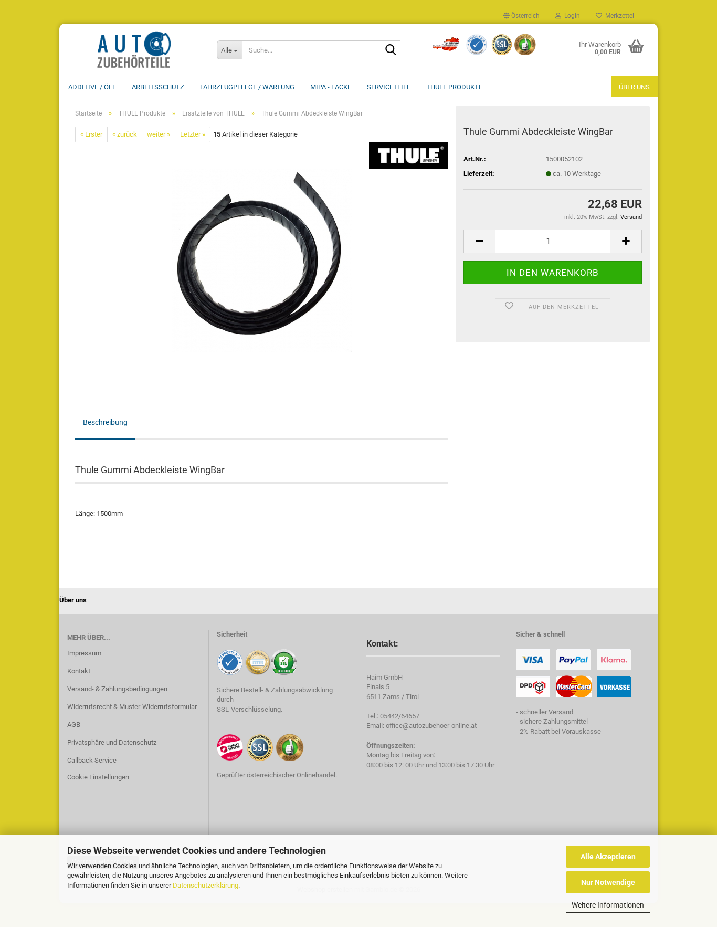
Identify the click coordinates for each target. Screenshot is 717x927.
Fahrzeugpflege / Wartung (247, 87)
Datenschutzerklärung (205, 885)
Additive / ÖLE (92, 87)
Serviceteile (388, 87)
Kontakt (78, 671)
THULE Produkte (454, 87)
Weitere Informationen (608, 905)
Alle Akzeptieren (608, 856)
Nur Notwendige (608, 882)
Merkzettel (618, 15)
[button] (521, 16)
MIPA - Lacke (330, 87)
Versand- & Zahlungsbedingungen (117, 689)
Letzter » (192, 134)
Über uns (634, 87)
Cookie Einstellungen (98, 777)
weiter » (158, 134)
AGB (73, 724)
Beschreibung (105, 422)
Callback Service (92, 760)
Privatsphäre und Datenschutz (111, 742)
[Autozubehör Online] (134, 50)
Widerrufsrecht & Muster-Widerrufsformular (132, 707)
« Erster (91, 134)
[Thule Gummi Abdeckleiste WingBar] (262, 260)
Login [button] (570, 15)
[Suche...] (390, 50)
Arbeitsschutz (158, 87)
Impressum (84, 653)
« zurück (124, 134)
